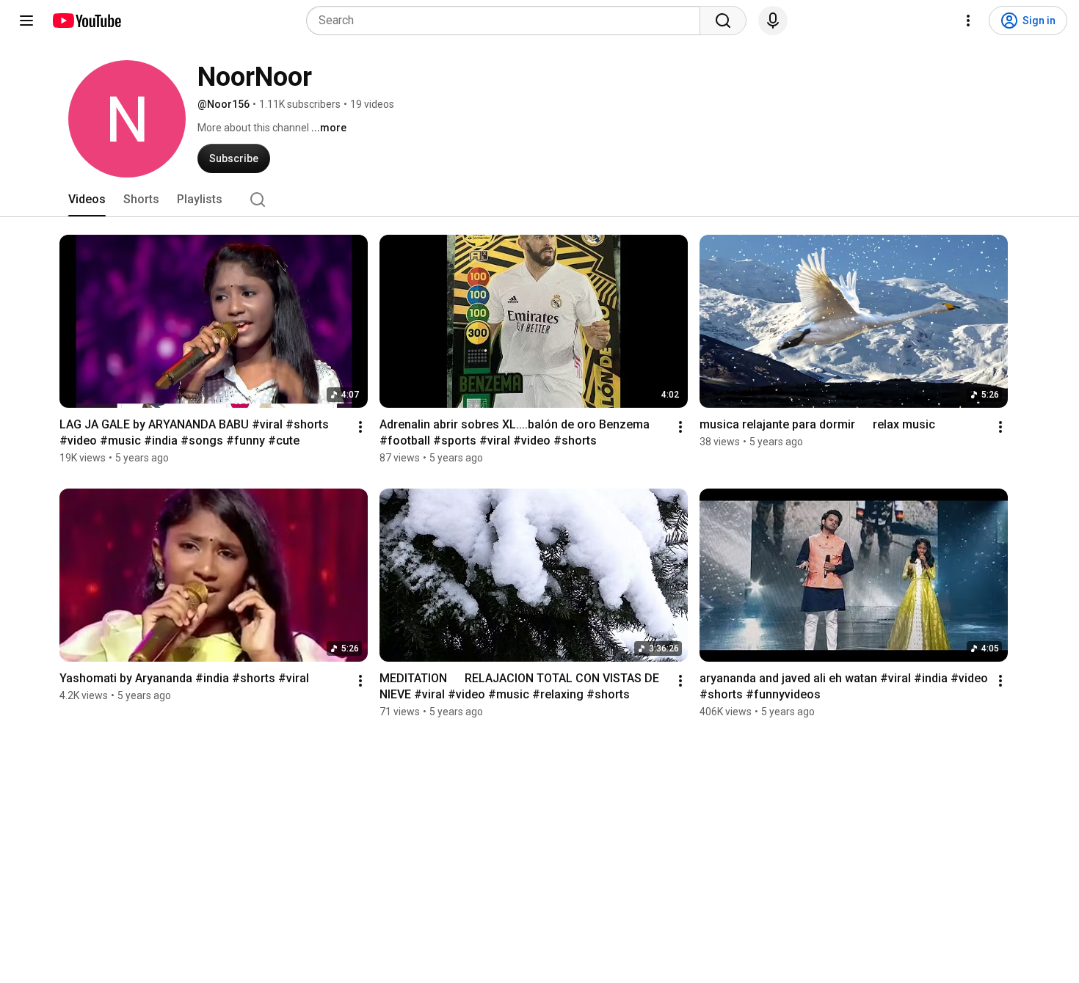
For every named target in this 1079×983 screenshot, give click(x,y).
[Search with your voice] (773, 20)
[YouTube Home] (86, 20)
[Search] (723, 20)
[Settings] (968, 20)
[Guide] (26, 20)
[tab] (87, 199)
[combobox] (508, 20)
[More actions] (360, 427)
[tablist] (539, 199)
